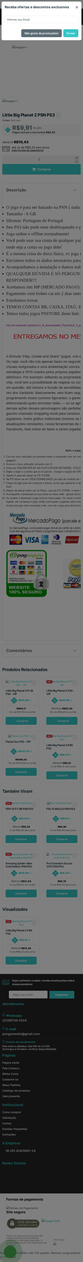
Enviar (71, 33)
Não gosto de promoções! (41, 33)
